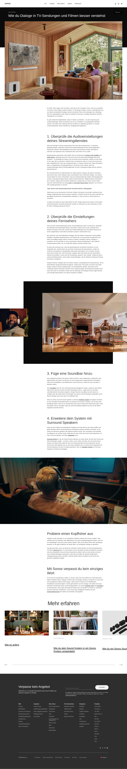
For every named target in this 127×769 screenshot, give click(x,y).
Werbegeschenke (38, 714)
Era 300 (97, 724)
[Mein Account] (115, 3)
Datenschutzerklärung (71, 695)
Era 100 (97, 719)
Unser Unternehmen (54, 706)
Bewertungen (52, 730)
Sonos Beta (37, 716)
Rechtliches (37, 757)
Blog (50, 725)
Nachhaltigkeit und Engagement (54, 719)
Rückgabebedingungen (24, 716)
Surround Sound (52, 439)
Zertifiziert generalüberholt (40, 709)
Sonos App (52, 727)
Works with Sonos (68, 716)
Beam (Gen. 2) (98, 714)
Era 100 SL (97, 721)
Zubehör (81, 726)
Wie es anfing (12, 644)
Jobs (50, 714)
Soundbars (100, 586)
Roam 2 (97, 726)
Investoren (51, 716)
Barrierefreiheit (58, 757)
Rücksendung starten (24, 714)
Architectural (82, 721)
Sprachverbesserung (53, 591)
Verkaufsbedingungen (24, 724)
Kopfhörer (81, 706)
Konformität (67, 757)
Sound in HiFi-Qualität (92, 155)
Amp (96, 739)
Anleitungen (12, 12)
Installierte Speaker (69, 706)
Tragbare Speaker (84, 711)
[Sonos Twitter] (105, 747)
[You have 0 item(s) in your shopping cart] (121, 3)
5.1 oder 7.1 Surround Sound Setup (77, 183)
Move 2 (96, 729)
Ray (96, 716)
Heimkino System (84, 399)
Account (20, 706)
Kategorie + (118, 12)
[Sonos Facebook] (100, 747)
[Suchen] (118, 3)
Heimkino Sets (89, 586)
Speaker (81, 709)
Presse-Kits (52, 711)
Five (96, 736)
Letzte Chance (37, 706)
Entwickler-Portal (68, 711)
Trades (66, 714)
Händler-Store (67, 709)
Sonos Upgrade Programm (41, 711)
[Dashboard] (8, 3)
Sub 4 (96, 731)
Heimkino (81, 714)
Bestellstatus (21, 709)
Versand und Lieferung (24, 711)
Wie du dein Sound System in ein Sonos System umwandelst (75, 650)
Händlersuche (22, 719)
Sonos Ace (56, 550)
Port (96, 741)
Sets (80, 719)
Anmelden (102, 687)
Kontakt (20, 721)
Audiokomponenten (84, 724)
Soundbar (53, 388)
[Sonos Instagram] (102, 747)
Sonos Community (23, 726)
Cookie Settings (83, 757)
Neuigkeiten (52, 709)
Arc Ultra (97, 711)
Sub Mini (97, 734)
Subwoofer (71, 435)
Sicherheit (74, 757)
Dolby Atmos (51, 157)
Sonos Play (98, 706)
